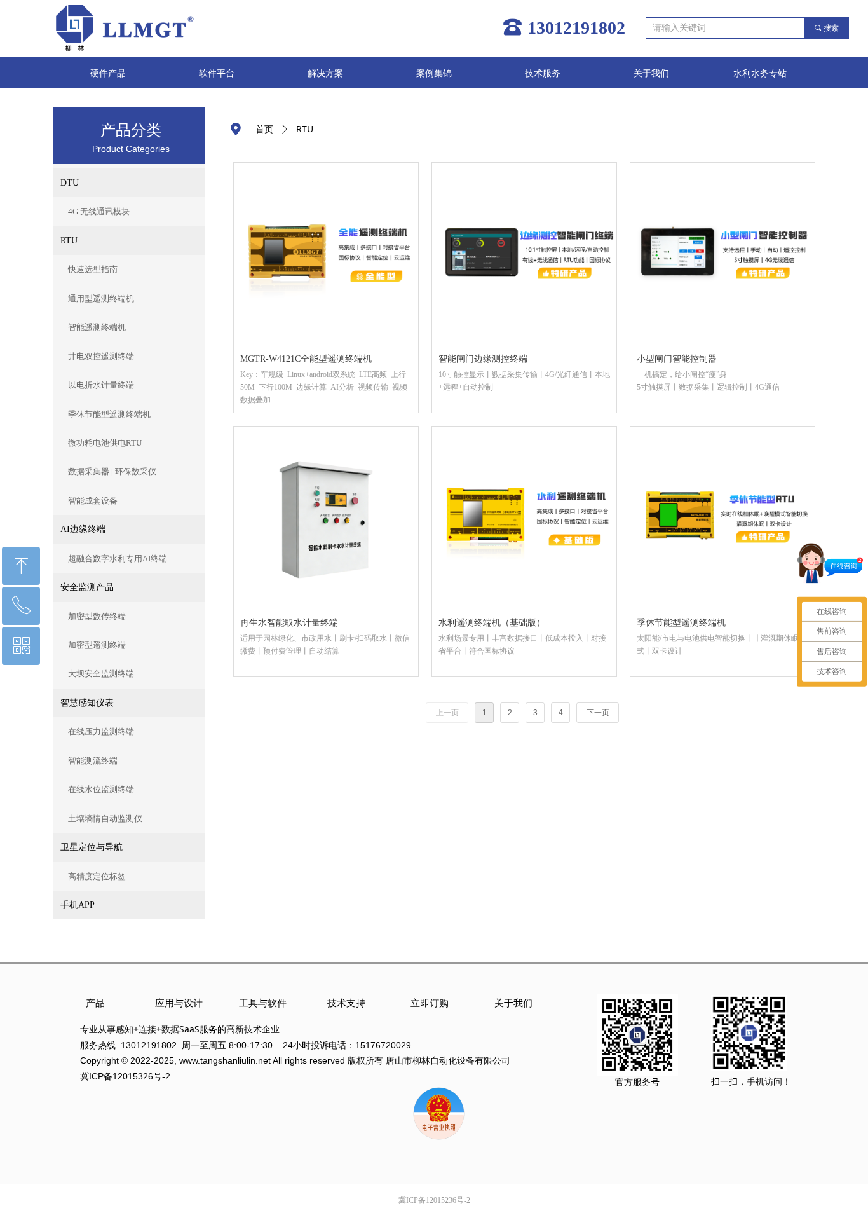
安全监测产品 (87, 587)
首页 (264, 129)
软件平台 (216, 73)
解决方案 (325, 73)
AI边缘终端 (82, 529)
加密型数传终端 (97, 616)
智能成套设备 (93, 500)
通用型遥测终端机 (101, 298)
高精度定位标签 (97, 876)
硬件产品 (108, 73)
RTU (69, 240)
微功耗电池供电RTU (105, 443)
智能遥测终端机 (97, 327)
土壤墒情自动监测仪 (105, 818)
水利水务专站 (760, 73)
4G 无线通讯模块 (99, 211)
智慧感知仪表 (87, 703)
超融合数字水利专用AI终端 (117, 558)
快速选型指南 (93, 269)
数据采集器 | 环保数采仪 (112, 471)
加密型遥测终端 (97, 645)
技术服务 (542, 73)
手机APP (77, 905)
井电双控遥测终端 (101, 356)
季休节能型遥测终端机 (109, 414)
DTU (69, 183)
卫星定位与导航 (91, 847)
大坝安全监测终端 (101, 673)
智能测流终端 (93, 760)
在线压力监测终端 (101, 731)
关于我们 (651, 73)
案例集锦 (434, 73)
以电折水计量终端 (101, 385)
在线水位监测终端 (101, 789)
